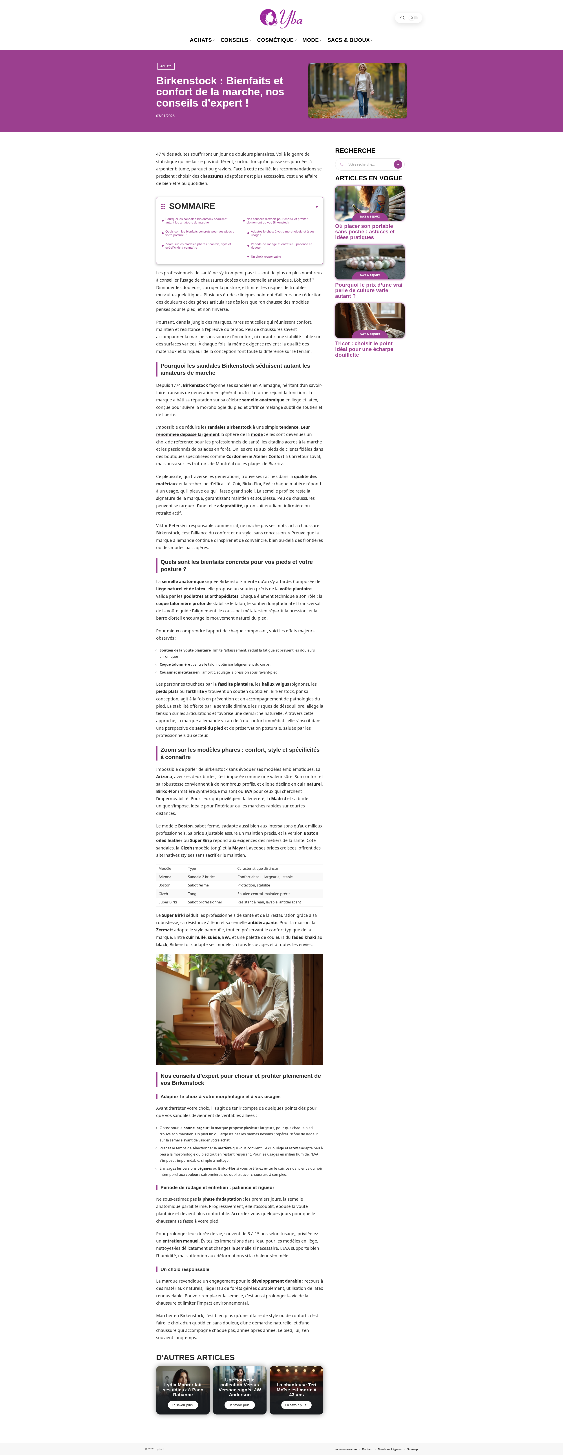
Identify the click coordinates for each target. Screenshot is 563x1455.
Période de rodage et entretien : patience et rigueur (281, 245)
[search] (402, 18)
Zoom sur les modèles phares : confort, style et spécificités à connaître (198, 245)
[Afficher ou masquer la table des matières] (267, 206)
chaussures (211, 176)
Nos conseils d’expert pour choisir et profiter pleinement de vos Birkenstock (277, 220)
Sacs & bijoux (370, 216)
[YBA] (281, 18)
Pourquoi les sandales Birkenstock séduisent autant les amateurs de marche (196, 220)
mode (257, 434)
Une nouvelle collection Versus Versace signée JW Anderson (240, 1387)
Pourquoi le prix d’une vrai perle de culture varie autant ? (368, 290)
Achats (166, 66)
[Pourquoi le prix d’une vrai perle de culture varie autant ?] (370, 262)
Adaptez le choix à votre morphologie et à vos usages (282, 233)
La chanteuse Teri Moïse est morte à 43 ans (296, 1389)
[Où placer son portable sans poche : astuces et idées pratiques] (370, 203)
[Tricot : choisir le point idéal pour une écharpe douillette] (370, 320)
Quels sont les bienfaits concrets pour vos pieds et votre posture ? (200, 233)
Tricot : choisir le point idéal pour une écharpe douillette (364, 349)
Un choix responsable (266, 256)
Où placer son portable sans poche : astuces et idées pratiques (365, 231)
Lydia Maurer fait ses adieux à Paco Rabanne (183, 1389)
